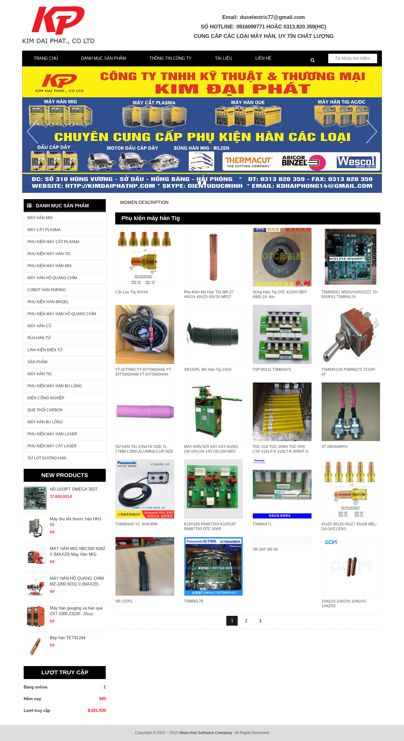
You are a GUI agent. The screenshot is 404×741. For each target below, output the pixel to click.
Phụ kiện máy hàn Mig (49, 266)
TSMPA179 (193, 601)
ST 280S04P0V (334, 446)
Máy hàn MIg (40, 218)
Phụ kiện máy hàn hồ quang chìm (61, 314)
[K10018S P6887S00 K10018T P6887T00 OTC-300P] (213, 488)
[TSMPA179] (213, 565)
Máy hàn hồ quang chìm (52, 278)
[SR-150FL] (145, 565)
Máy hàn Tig (39, 374)
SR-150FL (124, 601)
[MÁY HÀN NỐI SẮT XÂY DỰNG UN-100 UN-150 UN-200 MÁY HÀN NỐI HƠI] (213, 411)
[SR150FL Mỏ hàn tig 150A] (213, 333)
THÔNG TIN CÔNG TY (170, 58)
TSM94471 (261, 524)
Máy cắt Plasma (44, 230)
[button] (32, 156)
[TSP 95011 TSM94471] (282, 333)
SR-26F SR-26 (265, 549)
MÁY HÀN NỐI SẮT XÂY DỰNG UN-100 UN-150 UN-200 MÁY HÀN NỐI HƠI (211, 451)
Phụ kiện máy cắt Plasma (53, 242)
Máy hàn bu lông (45, 422)
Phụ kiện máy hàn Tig (49, 254)
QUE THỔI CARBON (45, 410)
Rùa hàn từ (39, 338)
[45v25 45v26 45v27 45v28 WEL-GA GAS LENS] (351, 488)
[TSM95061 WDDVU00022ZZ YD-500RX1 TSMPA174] (351, 256)
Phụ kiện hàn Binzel (48, 302)
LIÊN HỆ (263, 58)
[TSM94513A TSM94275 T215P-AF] (351, 333)
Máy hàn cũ (39, 326)
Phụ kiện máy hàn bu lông (54, 386)
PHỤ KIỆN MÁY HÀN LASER (52, 434)
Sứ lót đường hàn (46, 458)
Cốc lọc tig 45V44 (131, 292)
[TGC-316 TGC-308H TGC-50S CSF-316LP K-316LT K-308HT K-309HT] (282, 411)
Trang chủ (46, 58)
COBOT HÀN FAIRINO (46, 290)
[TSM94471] (282, 488)
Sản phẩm (37, 362)
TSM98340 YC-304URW (136, 524)
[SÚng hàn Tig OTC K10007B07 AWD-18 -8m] (282, 256)
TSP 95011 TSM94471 (271, 369)
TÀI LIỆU (223, 58)
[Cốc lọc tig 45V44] (145, 256)
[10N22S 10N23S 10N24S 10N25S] (351, 565)
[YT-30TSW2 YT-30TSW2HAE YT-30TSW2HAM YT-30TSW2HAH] (145, 333)
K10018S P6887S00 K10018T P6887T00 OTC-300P (210, 526)
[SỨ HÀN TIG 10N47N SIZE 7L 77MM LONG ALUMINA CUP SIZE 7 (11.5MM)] (145, 411)
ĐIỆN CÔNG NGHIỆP (45, 398)
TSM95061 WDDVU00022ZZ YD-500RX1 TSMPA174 (350, 294)
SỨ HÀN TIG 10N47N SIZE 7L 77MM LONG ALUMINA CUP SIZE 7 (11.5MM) (144, 451)
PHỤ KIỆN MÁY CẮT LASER (52, 446)
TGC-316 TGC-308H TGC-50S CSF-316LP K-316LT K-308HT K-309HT (280, 451)
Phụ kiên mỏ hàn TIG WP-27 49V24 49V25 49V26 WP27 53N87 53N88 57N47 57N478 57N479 (210, 299)
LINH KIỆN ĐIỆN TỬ (44, 350)
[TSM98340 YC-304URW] (145, 488)
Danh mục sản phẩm (103, 58)
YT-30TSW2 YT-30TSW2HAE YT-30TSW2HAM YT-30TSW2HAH (143, 372)
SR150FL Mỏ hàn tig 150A (207, 369)
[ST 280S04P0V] (351, 411)
